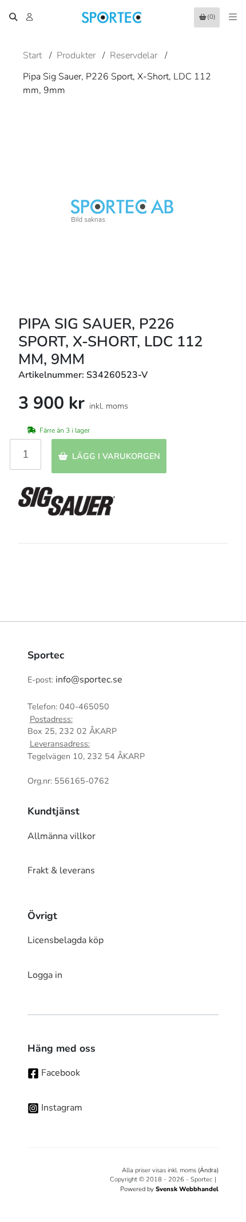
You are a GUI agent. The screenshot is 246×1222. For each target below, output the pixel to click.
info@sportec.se (88, 679)
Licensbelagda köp (65, 940)
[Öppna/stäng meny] (233, 17)
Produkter (76, 55)
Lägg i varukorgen (116, 456)
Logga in (44, 975)
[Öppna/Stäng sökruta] (13, 17)
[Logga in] (30, 17)
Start (32, 55)
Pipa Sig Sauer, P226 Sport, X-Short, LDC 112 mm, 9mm (117, 83)
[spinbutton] (25, 454)
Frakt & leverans (61, 870)
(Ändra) (208, 1170)
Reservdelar (133, 55)
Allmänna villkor (61, 836)
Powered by (169, 1189)
